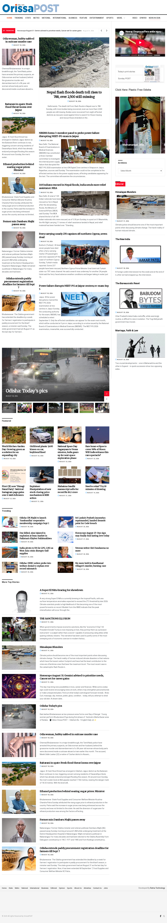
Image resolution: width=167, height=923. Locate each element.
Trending (18, 18)
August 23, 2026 (65, 461)
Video (134, 18)
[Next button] (106, 393)
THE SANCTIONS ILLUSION (55, 618)
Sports (109, 18)
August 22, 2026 (93, 458)
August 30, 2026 (19, 45)
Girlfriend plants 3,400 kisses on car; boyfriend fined (41, 449)
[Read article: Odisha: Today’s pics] (55, 375)
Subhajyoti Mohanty (134, 144)
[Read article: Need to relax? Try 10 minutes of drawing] (97, 475)
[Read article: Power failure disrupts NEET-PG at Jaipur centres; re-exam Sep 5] (85, 304)
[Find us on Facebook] (160, 916)
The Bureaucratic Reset (127, 283)
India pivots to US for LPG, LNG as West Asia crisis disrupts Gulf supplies (36, 551)
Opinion (62, 888)
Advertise (87, 888)
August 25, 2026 (37, 456)
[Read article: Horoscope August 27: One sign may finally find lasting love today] (65, 537)
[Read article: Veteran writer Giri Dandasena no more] (65, 552)
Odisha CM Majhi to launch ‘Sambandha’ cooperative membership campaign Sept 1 (34, 521)
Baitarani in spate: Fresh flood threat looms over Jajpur (18, 107)
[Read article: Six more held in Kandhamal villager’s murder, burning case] (65, 567)
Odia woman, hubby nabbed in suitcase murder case (18, 40)
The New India (122, 239)
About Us (78, 888)
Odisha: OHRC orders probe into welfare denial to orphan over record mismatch (35, 566)
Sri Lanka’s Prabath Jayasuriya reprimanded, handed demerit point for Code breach (90, 521)
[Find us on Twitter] (164, 916)
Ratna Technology (157, 888)
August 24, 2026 (83, 554)
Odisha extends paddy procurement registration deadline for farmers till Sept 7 (18, 283)
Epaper (143, 18)
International (59, 18)
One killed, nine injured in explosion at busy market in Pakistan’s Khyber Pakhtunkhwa (36, 536)
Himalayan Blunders (51, 647)
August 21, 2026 (37, 501)
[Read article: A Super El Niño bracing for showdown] (19, 601)
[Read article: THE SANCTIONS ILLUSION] (19, 629)
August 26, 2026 (83, 569)
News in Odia (154, 18)
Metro (36, 18)
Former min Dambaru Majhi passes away (18, 223)
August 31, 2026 (47, 593)
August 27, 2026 (83, 539)
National (46, 18)
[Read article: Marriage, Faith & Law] (141, 345)
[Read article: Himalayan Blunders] (19, 658)
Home (9, 18)
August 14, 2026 (93, 493)
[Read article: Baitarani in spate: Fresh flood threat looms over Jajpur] (18, 125)
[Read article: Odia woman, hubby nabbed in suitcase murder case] (18, 57)
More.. (120, 18)
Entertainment (97, 18)
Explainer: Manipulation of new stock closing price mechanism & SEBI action (40, 492)
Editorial (54, 888)
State (28, 18)
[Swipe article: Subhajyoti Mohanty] (140, 125)
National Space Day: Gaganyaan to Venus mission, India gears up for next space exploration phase (68, 452)
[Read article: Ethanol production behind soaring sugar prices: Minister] (18, 185)
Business (73, 18)
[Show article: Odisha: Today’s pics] (9, 408)
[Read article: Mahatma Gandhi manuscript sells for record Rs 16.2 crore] (70, 475)
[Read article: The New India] (141, 254)
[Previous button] (106, 398)
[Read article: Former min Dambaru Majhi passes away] (18, 239)
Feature (83, 18)
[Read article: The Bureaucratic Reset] (141, 298)
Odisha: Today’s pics (26, 391)
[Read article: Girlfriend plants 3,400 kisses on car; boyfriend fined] (42, 435)
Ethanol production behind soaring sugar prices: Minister (18, 167)
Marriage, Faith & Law (126, 330)
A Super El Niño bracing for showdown (31, 31)
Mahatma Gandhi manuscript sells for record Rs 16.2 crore (68, 489)
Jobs (106, 888)
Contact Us (97, 888)
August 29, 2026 (27, 542)
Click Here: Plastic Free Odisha (133, 89)
